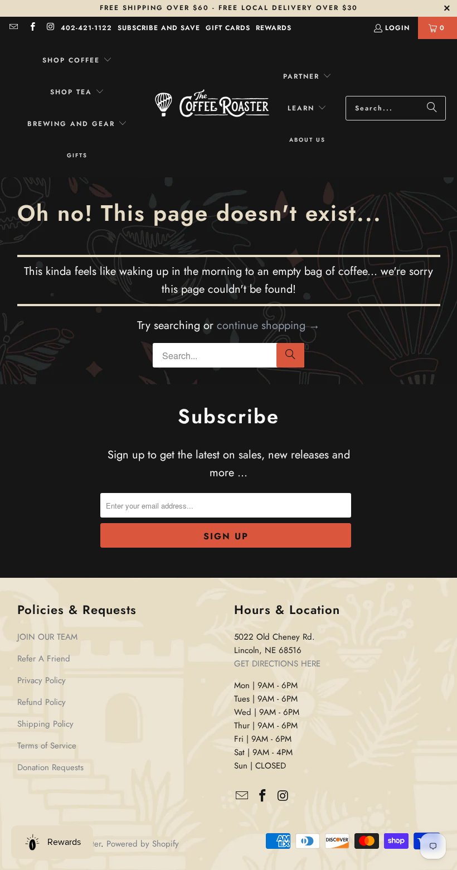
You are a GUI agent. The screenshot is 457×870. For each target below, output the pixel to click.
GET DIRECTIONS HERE (277, 664)
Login (397, 28)
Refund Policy (41, 702)
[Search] (432, 108)
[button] (77, 60)
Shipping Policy (45, 724)
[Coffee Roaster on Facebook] (31, 28)
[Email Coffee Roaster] (13, 28)
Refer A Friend (43, 658)
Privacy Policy (41, 680)
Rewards (273, 28)
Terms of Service (46, 746)
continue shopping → (268, 325)
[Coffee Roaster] (212, 108)
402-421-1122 (86, 28)
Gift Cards (228, 28)
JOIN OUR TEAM (47, 637)
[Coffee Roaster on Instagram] (50, 28)
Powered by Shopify (142, 844)
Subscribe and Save (159, 28)
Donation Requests (50, 767)
